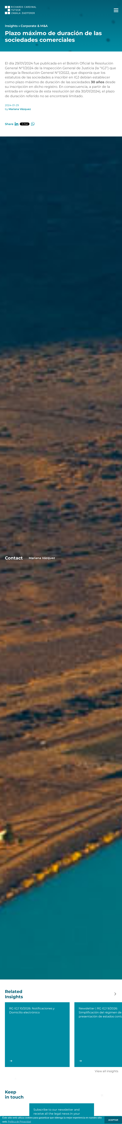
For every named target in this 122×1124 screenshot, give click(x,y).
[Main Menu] (116, 10)
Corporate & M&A (34, 26)
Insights (11, 26)
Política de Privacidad (19, 1121)
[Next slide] (115, 994)
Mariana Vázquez (20, 109)
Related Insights (14, 994)
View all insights (106, 1071)
